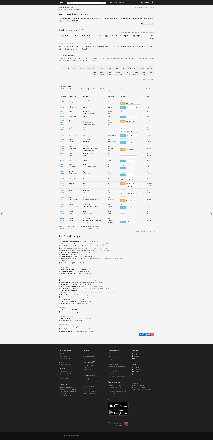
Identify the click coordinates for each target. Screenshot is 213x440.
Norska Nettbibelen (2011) (68, 269)
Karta (86, 354)
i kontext (66, 7)
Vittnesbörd (63, 356)
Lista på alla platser (89, 356)
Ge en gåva (136, 383)
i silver (150, 73)
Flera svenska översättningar (69, 241)
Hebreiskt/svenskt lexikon (91, 386)
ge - (123, 67)
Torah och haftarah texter (116, 393)
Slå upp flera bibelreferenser (68, 389)
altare (74, 67)
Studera (121, 2)
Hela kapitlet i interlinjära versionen (70, 9)
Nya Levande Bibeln (66, 248)
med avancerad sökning (84, 252)
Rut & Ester (112, 360)
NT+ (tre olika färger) (115, 357)
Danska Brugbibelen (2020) (68, 273)
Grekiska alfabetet (89, 393)
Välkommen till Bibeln (66, 371)
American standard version (69, 290)
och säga (150, 67)
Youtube (136, 371)
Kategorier (87, 388)
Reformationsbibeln (66, 256)
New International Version (68, 286)
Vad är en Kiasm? (64, 378)
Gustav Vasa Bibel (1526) (68, 263)
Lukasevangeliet (113, 364)
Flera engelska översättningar (69, 280)
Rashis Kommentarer (67, 331)
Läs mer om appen (114, 419)
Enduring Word (65, 329)
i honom (81, 67)
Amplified (63, 284)
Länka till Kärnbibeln (65, 396)
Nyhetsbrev (137, 374)
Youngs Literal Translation (68, 301)
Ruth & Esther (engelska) (116, 362)
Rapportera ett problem (148, 24)
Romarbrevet (112, 369)
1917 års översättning (67, 260)
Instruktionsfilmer (66, 364)
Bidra (148, 2)
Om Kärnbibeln (64, 354)
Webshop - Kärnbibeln (141, 389)
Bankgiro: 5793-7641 (139, 385)
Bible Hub (63, 303)
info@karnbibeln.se (139, 354)
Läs (115, 2)
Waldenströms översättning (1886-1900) (73, 258)
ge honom (136, 73)
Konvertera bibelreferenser (68, 387)
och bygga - (91, 67)
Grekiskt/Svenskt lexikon (91, 382)
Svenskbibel (64, 254)
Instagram (136, 367)
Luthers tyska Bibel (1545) (68, 310)
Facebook (137, 369)
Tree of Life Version (66, 295)
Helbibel (111, 354)
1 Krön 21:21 (140, 7)
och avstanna (118, 73)
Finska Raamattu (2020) (67, 271)
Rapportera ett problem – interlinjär (146, 231)
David (142, 67)
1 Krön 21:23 (149, 7)
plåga (109, 73)
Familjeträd (87, 369)
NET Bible (63, 297)
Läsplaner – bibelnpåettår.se (117, 385)
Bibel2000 (63, 250)
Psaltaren (111, 373)
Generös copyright (65, 358)
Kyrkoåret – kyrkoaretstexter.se (118, 391)
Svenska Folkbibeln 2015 (68, 246)
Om (110, 2)
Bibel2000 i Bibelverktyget (68, 252)
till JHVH (66, 67)
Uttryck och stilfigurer (66, 376)
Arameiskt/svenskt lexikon (91, 384)
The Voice (63, 299)
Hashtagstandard (65, 393)
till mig (116, 67)
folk (94, 73)
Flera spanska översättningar (69, 312)
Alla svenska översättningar (67, 374)
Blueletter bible (65, 318)
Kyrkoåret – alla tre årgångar (117, 376)
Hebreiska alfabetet (90, 391)
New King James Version (68, 292)
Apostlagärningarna (114, 371)
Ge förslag (136, 356)
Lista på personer (89, 365)
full (143, 73)
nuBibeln (63, 244)
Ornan (129, 67)
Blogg (62, 362)
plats (109, 67)
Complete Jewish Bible (67, 288)
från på (101, 73)
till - (135, 67)
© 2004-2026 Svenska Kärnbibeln (68, 435)
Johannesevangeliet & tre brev (117, 366)
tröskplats (101, 67)
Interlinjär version (89, 379)
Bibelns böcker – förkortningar (68, 391)
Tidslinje (86, 367)
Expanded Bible (65, 282)
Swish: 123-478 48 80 (139, 387)
